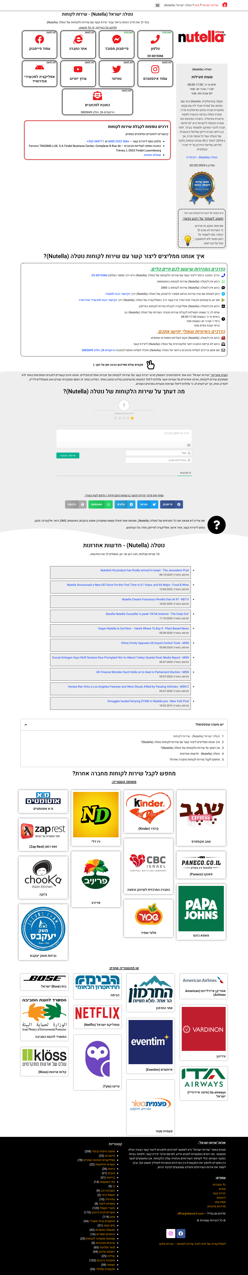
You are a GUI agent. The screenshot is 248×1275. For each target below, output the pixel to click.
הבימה (114, 995)
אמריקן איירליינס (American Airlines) (205, 993)
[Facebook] (180, 1233)
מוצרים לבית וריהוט (103, 1212)
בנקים (111, 1173)
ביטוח (111, 1169)
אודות (222, 1189)
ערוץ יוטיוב (78, 78)
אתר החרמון (164, 1008)
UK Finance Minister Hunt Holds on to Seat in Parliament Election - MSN (142, 672)
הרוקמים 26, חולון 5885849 (99, 350)
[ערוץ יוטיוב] (78, 69)
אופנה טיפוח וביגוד (103, 1151)
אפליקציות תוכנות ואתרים (99, 1160)
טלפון (155, 48)
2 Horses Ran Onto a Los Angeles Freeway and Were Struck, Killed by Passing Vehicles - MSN (128, 686)
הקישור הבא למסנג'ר (117, 294)
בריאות (111, 1177)
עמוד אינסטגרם (155, 78)
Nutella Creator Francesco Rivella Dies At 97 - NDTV (155, 599)
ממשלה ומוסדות (105, 1230)
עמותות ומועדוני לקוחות (100, 1238)
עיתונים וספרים (105, 1234)
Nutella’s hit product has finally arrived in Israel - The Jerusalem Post (145, 570)
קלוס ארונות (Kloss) (52, 1072)
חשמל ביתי (108, 1195)
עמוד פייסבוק (39, 48)
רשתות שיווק (107, 1252)
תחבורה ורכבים (106, 1260)
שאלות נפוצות (152, 155)
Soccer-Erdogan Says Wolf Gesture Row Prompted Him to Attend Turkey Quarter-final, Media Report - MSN (120, 657)
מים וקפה (109, 1225)
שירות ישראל (210, 5)
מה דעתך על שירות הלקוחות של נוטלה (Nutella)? (190, 748)
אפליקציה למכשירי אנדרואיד (39, 79)
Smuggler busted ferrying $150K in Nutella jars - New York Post (148, 701)
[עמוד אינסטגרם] (155, 69)
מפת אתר (220, 1202)
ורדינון (221, 1056)
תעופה (111, 1265)
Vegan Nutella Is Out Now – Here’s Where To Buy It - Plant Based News (143, 628)
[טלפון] (155, 39)
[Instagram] (170, 1233)
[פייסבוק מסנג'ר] (116, 39)
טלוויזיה (110, 1199)
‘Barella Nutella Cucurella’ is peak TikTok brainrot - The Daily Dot (147, 614)
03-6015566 (99, 275)
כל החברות (219, 1184)
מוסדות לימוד (107, 1204)
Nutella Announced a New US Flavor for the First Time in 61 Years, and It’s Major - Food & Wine (128, 585)
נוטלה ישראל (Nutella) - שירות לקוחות (196, 736)
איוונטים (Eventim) (159, 1069)
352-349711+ (95, 141)
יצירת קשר (219, 1193)
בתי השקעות (107, 1182)
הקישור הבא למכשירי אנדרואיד (98, 300)
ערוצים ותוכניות (105, 1243)
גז (114, 1186)
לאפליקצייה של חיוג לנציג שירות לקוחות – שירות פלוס (192, 1244)
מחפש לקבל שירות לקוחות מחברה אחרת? (195, 759)
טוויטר (117, 78)
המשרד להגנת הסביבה (50, 1036)
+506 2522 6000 (118, 141)
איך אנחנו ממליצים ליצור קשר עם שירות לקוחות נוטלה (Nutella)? (180, 742)
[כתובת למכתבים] (97, 95)
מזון (197, 5)
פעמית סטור (164, 1131)
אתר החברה (78, 48)
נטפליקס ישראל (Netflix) (101, 1024)
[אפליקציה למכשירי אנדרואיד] (39, 67)
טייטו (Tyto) (111, 1086)
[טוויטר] (116, 69)
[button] (157, 5)
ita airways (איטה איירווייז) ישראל (206, 1094)
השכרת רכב (108, 1190)
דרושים (221, 1198)
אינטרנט (110, 1156)
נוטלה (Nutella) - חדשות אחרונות (200, 754)
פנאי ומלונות (107, 1247)
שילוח (111, 1256)
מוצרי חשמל (107, 1208)
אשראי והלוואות (105, 1164)
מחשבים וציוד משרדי (102, 1221)
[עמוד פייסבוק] (39, 39)
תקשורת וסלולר (105, 1269)
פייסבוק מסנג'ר (117, 48)
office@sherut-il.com (190, 1213)
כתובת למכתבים (97, 105)
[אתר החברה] (78, 39)
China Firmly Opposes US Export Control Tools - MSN (155, 643)
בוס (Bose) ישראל (53, 986)
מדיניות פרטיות (216, 1206)
